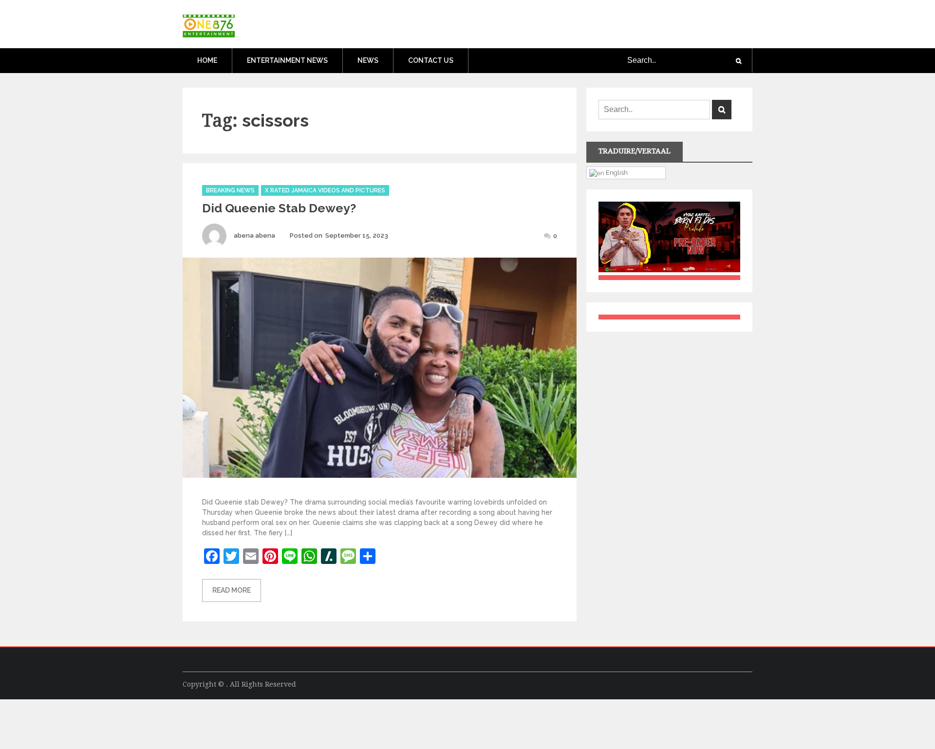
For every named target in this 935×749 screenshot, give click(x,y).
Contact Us (430, 60)
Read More (231, 590)
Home (207, 60)
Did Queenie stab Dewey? (279, 208)
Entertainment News (287, 60)
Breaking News (230, 190)
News (367, 60)
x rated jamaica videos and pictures (325, 190)
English (616, 172)
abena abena (254, 235)
